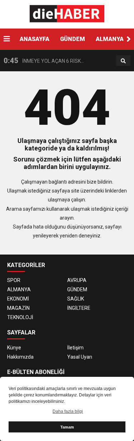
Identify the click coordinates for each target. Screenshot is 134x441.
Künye (14, 347)
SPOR (13, 280)
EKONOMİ (18, 299)
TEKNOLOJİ (20, 317)
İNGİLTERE (78, 308)
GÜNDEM (72, 39)
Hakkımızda (20, 357)
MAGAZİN (18, 308)
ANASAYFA (34, 39)
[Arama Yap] (123, 61)
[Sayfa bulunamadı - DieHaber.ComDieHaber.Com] (67, 14)
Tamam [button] (67, 427)
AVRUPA (76, 280)
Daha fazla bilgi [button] (68, 411)
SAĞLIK (75, 299)
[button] (128, 39)
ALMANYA (110, 39)
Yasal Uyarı (79, 357)
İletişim (75, 347)
